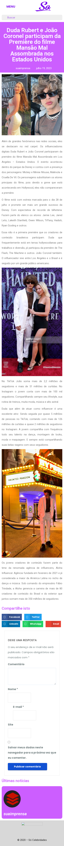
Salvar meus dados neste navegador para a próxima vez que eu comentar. (32, 753)
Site (10, 724)
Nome (13, 689)
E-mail (18, 707)
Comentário (16, 664)
